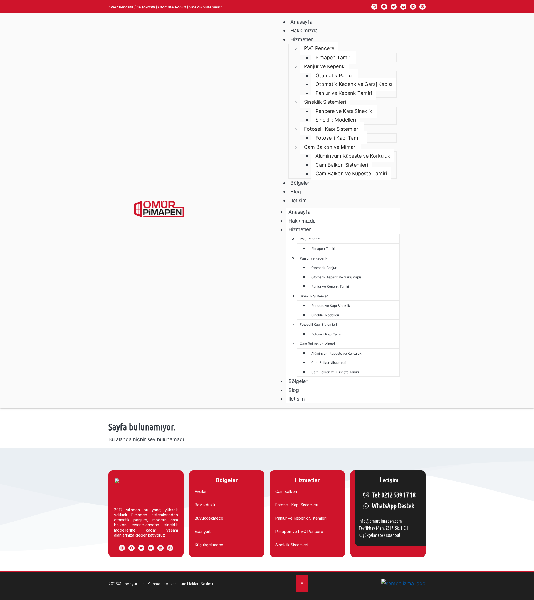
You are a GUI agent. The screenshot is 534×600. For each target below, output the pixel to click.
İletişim (298, 200)
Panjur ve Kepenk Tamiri (343, 93)
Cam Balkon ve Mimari (330, 147)
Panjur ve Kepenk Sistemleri (301, 518)
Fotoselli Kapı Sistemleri (331, 129)
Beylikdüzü (205, 504)
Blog (295, 191)
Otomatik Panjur (334, 75)
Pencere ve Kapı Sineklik (343, 111)
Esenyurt (203, 531)
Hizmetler (301, 39)
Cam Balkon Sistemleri (341, 165)
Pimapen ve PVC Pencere (299, 531)
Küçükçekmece (209, 544)
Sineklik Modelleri (335, 120)
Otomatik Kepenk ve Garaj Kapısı (353, 84)
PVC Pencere (319, 48)
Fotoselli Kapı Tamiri (338, 138)
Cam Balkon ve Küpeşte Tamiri (351, 173)
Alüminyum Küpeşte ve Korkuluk (352, 156)
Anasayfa (301, 22)
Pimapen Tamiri (333, 57)
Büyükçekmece (209, 518)
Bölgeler (300, 183)
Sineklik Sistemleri (325, 102)
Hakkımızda (304, 30)
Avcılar (201, 491)
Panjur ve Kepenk (324, 66)
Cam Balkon (286, 491)
